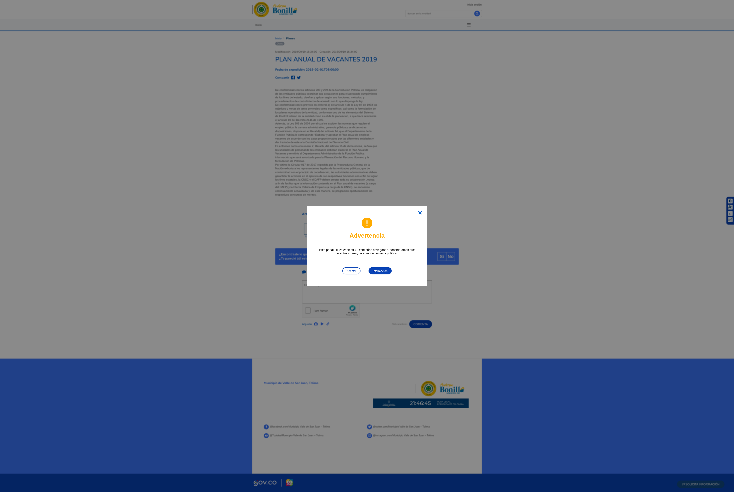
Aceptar (351, 271)
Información (380, 271)
